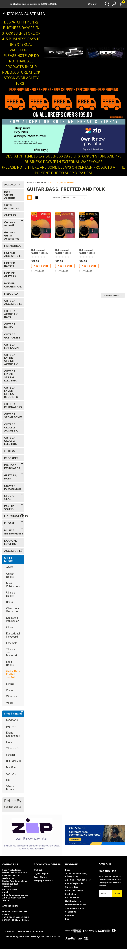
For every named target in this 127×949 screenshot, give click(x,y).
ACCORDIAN (12, 184)
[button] (63, 52)
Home (29, 183)
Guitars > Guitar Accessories (11, 235)
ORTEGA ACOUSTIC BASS (11, 314)
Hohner (10, 742)
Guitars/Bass (71, 887)
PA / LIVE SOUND (9, 507)
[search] (106, 4)
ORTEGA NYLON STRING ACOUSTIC (11, 359)
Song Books (10, 663)
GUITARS (10, 215)
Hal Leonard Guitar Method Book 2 (63, 251)
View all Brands (10, 788)
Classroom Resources (12, 610)
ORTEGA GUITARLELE (12, 336)
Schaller (10, 754)
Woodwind (12, 696)
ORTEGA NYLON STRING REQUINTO (11, 392)
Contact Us (70, 912)
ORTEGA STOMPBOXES (12, 416)
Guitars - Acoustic (9, 224)
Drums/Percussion (74, 890)
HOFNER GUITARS (10, 275)
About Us (69, 915)
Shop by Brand (13, 713)
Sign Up (45, 873)
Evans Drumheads (13, 734)
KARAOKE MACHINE (10, 542)
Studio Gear (71, 894)
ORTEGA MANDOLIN (11, 346)
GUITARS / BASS (10, 477)
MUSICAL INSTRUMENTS (12, 532)
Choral (10, 627)
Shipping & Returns (43, 880)
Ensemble (11, 643)
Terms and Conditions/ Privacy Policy (76, 874)
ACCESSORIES (12, 550)
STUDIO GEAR (9, 497)
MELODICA (11, 293)
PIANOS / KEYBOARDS (12, 467)
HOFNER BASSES (9, 264)
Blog (67, 919)
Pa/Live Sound (72, 897)
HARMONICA (12, 245)
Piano (9, 690)
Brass (9, 602)
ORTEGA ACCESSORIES (12, 302)
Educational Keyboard (13, 635)
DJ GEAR (9, 523)
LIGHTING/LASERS (12, 516)
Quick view (41, 225)
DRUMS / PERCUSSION (12, 487)
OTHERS (9, 451)
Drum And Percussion (12, 619)
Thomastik (12, 748)
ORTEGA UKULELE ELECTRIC (10, 440)
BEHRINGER (13, 761)
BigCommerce (22, 937)
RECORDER (11, 458)
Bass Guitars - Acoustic (9, 194)
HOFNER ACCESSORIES (12, 254)
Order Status (40, 877)
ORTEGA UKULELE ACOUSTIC (11, 427)
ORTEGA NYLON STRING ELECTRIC (10, 376)
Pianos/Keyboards (74, 883)
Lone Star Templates (49, 937)
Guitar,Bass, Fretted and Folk (13, 674)
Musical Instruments (75, 905)
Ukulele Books (10, 594)
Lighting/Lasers (73, 901)
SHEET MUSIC (8, 559)
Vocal (9, 702)
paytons (11, 726)
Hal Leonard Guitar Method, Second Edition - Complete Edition (40, 251)
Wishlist (92, 3)
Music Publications (13, 584)
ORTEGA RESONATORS (12, 405)
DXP (8, 780)
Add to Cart (41, 265)
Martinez (11, 767)
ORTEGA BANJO (9, 326)
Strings (10, 683)
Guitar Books (10, 575)
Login (36, 873)
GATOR (10, 773)
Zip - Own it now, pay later (78, 880)
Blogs (67, 870)
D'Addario (12, 719)
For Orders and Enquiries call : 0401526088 (33, 3)
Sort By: (56, 197)
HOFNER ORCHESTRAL (12, 285)
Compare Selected (112, 295)
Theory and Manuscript (12, 652)
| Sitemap (39, 931)
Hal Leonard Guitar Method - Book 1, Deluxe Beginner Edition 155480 (88, 251)
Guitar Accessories (11, 206)
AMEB (9, 567)
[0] (120, 4)
